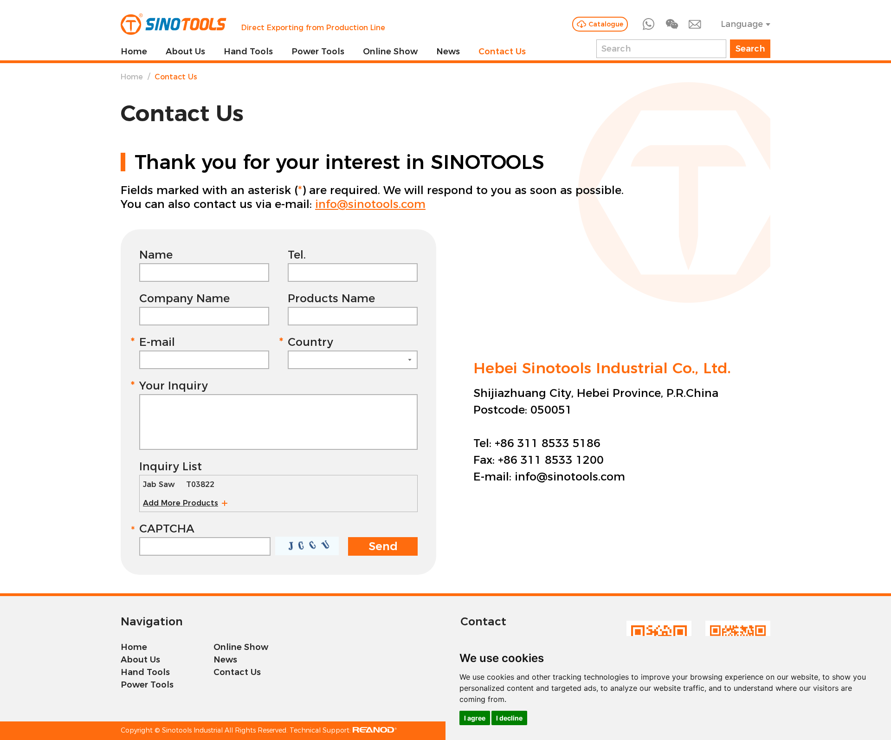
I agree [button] (474, 718)
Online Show (390, 51)
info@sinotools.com (370, 204)
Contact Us (502, 51)
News (448, 51)
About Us (185, 51)
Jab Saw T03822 (178, 484)
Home (134, 51)
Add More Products (180, 503)
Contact (483, 621)
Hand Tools (248, 51)
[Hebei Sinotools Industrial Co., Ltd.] (173, 24)
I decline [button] (509, 718)
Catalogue (605, 24)
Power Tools (317, 51)
